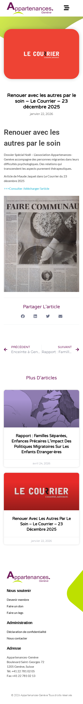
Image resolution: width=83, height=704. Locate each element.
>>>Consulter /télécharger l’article (26, 188)
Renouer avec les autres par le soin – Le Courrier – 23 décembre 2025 (41, 524)
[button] (22, 316)
